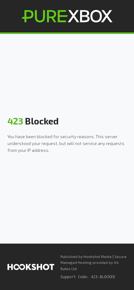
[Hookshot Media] (30, 267)
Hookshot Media (98, 256)
